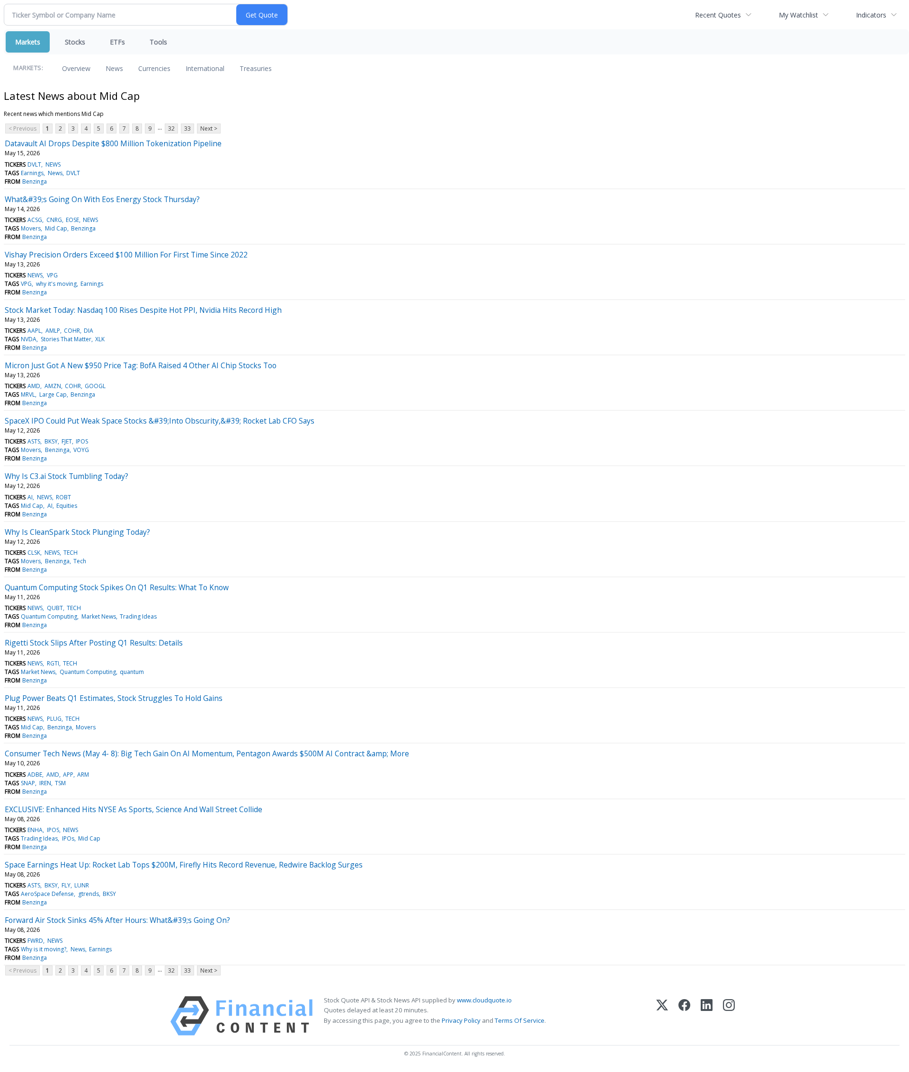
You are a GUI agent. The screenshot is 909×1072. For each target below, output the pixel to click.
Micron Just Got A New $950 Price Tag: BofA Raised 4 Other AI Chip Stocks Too (140, 365)
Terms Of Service (519, 1020)
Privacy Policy (461, 1020)
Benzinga (34, 181)
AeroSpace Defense (47, 894)
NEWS (53, 164)
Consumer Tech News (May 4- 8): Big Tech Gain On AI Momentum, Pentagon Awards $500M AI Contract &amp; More (207, 753)
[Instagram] (729, 1016)
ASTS (33, 441)
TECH (70, 553)
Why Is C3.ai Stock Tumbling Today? (66, 476)
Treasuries (256, 68)
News (114, 68)
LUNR (81, 885)
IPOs (68, 838)
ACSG (34, 220)
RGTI (53, 663)
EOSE (72, 220)
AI (30, 497)
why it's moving (56, 284)
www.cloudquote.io (484, 1000)
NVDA (28, 339)
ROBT (63, 497)
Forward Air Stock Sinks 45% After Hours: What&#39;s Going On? (117, 920)
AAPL (34, 331)
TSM (60, 783)
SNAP (28, 783)
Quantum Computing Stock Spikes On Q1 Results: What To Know (117, 587)
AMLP (52, 331)
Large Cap (53, 394)
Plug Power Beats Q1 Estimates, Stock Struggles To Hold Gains (114, 698)
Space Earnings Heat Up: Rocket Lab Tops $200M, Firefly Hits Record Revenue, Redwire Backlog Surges (184, 864)
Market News (98, 616)
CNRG (54, 220)
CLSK (33, 553)
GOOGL (95, 386)
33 (187, 128)
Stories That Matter (66, 339)
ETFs (117, 41)
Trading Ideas (138, 616)
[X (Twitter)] (662, 1016)
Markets (27, 41)
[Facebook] (684, 1016)
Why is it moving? (43, 949)
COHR (72, 331)
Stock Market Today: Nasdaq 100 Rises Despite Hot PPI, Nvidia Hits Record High (143, 310)
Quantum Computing (49, 616)
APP (68, 775)
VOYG (81, 450)
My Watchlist (798, 14)
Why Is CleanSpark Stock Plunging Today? (77, 532)
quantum (132, 672)
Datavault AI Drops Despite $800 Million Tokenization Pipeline (113, 143)
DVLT (34, 164)
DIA (88, 331)
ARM (83, 775)
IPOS (82, 441)
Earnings (32, 173)
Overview (76, 68)
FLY (66, 885)
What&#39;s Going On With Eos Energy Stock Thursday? (102, 199)
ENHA (35, 830)
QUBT (55, 608)
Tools (158, 41)
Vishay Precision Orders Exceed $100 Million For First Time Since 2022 (126, 254)
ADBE (34, 775)
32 (171, 128)
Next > (208, 128)
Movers (31, 228)
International (205, 68)
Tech (79, 561)
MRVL (28, 394)
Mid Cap (56, 228)
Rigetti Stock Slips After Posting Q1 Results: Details (94, 643)
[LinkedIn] (706, 1016)
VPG (52, 275)
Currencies (154, 68)
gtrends (88, 894)
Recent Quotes (718, 14)
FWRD (35, 941)
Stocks (75, 41)
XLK (100, 339)
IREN (45, 783)
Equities (66, 506)
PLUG (54, 719)
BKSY (51, 441)
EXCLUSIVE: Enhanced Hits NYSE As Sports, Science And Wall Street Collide (133, 809)
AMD (33, 386)
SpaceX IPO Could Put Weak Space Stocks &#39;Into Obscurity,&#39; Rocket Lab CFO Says (159, 421)
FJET (67, 441)
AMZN (53, 386)
